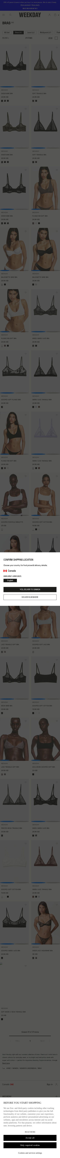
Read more (30, 1132)
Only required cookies (30, 1145)
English (10, 581)
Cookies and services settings (30, 1153)
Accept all (29, 1138)
